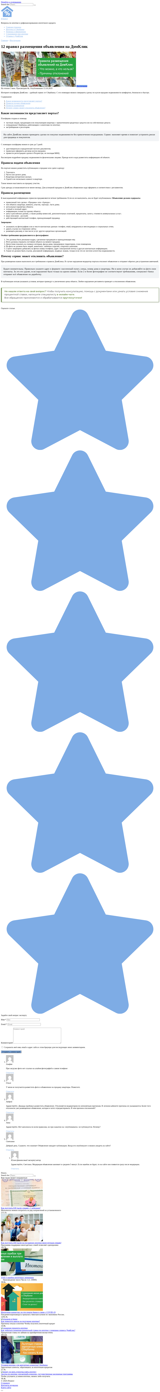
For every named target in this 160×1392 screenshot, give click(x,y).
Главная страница (13, 27)
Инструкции (81, 86)
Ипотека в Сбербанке (15, 29)
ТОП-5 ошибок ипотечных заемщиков (17, 1277)
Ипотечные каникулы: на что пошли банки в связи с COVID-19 (28, 1312)
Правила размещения (15, 106)
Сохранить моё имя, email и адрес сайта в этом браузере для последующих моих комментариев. (44, 1047)
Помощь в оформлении (16, 32)
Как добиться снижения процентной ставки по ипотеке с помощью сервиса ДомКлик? (38, 1330)
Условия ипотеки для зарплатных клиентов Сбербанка (24, 1365)
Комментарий (7, 1043)
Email (4, 1024)
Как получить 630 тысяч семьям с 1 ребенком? (20, 1208)
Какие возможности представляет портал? (24, 101)
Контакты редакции (9, 1385)
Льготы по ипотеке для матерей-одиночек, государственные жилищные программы (37, 1374)
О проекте (5, 1383)
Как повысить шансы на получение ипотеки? (20, 1321)
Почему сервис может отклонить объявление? (25, 108)
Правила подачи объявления (18, 103)
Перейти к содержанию (11, 2)
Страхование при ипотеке (17, 34)
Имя (3, 1020)
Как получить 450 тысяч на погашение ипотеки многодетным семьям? (31, 1243)
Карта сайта (6, 1387)
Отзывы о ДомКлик (14, 36)
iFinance (4, 19)
